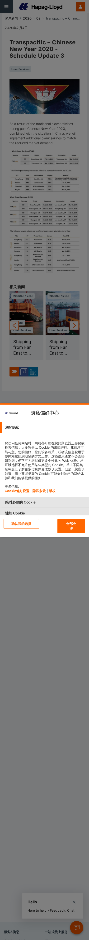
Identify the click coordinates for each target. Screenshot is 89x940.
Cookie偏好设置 (17, 491)
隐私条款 (39, 491)
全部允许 (71, 526)
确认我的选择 (21, 524)
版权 (52, 491)
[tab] (44, 427)
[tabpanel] (45, 465)
